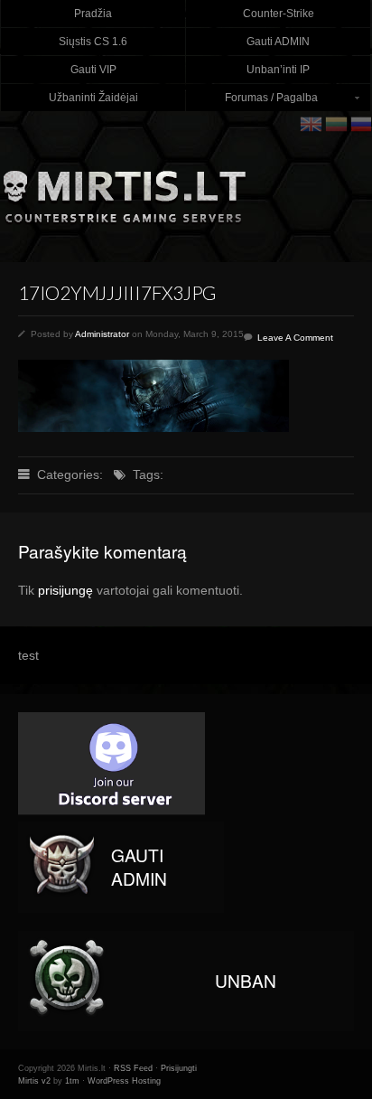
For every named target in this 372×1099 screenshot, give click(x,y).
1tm (72, 1080)
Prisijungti (179, 1068)
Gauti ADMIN (278, 41)
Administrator (102, 334)
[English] (312, 124)
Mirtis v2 (34, 1080)
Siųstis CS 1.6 (93, 41)
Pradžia (93, 13)
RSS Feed (133, 1068)
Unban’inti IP (278, 69)
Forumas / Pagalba (252, 101)
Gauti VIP (93, 69)
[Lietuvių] (337, 124)
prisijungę (65, 590)
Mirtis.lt (186, 190)
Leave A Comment (295, 338)
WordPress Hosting (124, 1080)
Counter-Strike (278, 13)
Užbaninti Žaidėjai (93, 97)
